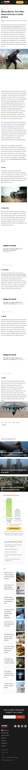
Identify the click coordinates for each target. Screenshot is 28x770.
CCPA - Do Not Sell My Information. (10, 757)
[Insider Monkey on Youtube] (22, 726)
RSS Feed (6, 730)
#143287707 (4, 373)
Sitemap (3, 746)
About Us (3, 738)
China (13, 422)
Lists (2, 9)
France (17, 422)
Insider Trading (5, 735)
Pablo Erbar (24, 20)
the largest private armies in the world (11, 126)
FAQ (2, 755)
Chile (10, 422)
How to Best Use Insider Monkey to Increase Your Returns (13, 545)
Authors (3, 740)
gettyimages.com (10, 203)
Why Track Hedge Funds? (11, 549)
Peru (2, 422)
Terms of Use (4, 752)
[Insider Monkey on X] (19, 726)
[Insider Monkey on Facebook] (16, 726)
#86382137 (4, 311)
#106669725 (4, 265)
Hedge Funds (4, 733)
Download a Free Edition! (11, 552)
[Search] (25, 2)
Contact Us (4, 743)
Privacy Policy (4, 750)
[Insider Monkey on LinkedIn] (25, 726)
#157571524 (4, 203)
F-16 (6, 422)
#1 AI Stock (19, 2)
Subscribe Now (14, 528)
